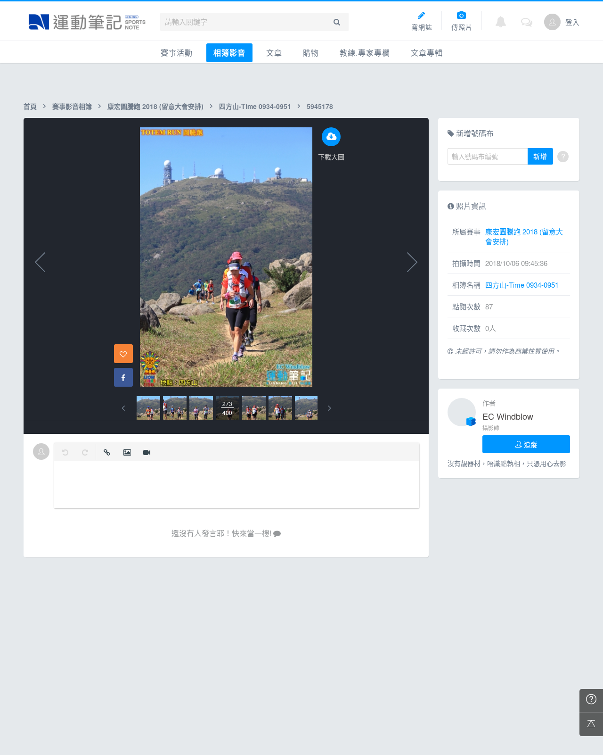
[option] (148, 408)
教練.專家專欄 (365, 52)
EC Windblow (507, 416)
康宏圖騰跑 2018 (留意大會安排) (155, 106)
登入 (572, 22)
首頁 (30, 106)
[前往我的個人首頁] (552, 22)
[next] (329, 408)
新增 (540, 156)
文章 (274, 52)
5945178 (320, 106)
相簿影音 (229, 52)
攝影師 (490, 427)
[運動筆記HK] (87, 22)
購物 (311, 52)
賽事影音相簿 (72, 106)
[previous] (123, 408)
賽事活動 (177, 52)
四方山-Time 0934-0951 (255, 106)
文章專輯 (427, 52)
